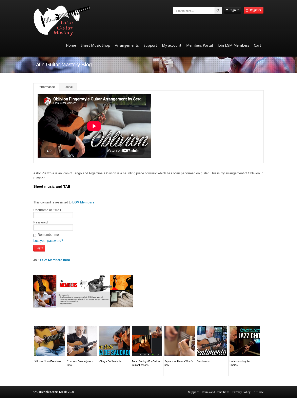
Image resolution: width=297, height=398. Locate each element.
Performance (46, 86)
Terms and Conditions (215, 392)
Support (150, 45)
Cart (257, 45)
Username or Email (47, 210)
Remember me (48, 234)
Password (40, 222)
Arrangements (127, 45)
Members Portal (199, 45)
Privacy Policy (241, 392)
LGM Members (83, 202)
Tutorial (68, 86)
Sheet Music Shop (95, 45)
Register (255, 10)
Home (71, 45)
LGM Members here (55, 260)
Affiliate (259, 392)
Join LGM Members (233, 45)
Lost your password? (48, 240)
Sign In (234, 10)
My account (171, 45)
